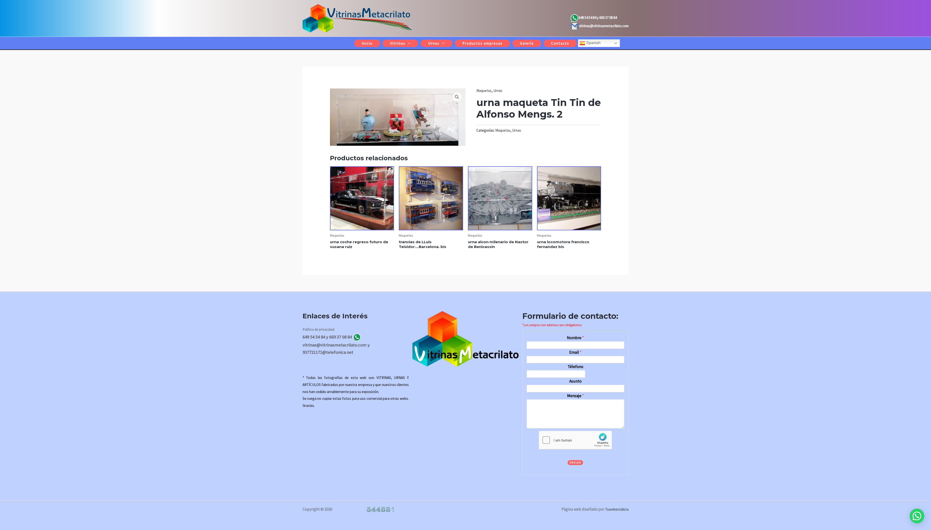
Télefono (575, 366)
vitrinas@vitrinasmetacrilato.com (604, 26)
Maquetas (483, 90)
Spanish (593, 43)
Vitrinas (397, 43)
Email (575, 352)
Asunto (575, 381)
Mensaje (575, 395)
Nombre (575, 337)
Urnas (434, 43)
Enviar (575, 462)
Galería (527, 43)
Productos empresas (482, 43)
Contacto (560, 43)
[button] (457, 97)
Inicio (367, 43)
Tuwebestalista (617, 509)
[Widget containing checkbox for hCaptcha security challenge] (575, 440)
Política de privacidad (318, 329)
